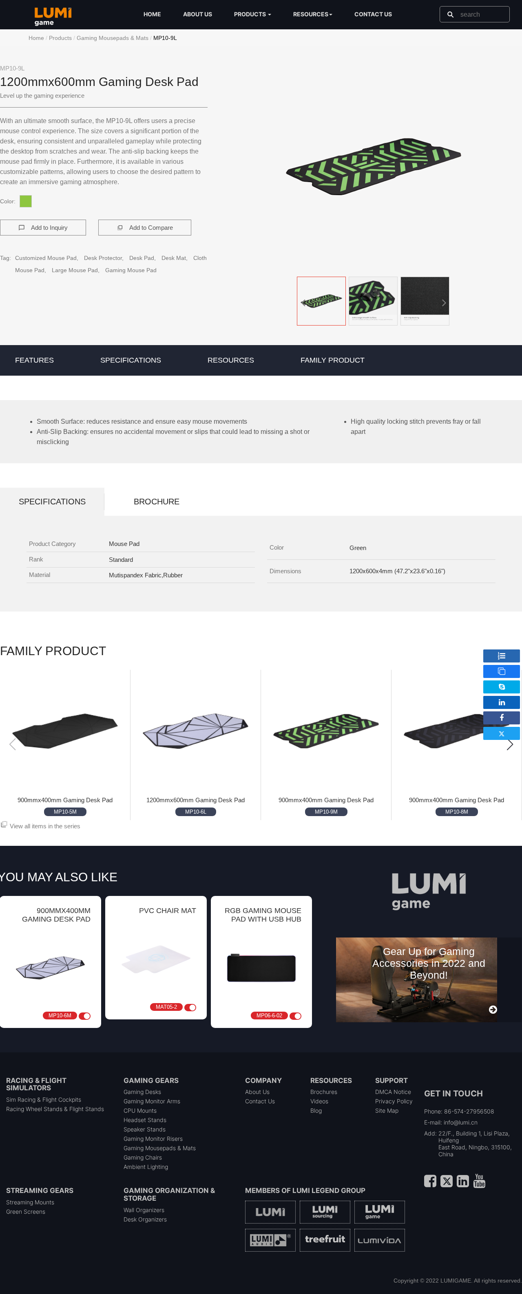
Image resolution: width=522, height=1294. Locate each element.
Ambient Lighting (146, 1166)
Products (60, 38)
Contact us (373, 14)
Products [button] (250, 14)
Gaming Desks (142, 1091)
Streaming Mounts (30, 1202)
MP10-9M (326, 812)
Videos (319, 1101)
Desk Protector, (104, 258)
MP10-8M (456, 812)
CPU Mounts (140, 1110)
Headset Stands (145, 1119)
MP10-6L (195, 812)
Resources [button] (310, 14)
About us (197, 14)
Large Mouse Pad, (76, 270)
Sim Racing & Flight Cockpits (43, 1099)
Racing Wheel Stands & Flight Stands (55, 1108)
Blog (316, 1110)
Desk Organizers (145, 1219)
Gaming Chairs (143, 1157)
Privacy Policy (394, 1101)
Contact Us (260, 1101)
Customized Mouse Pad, (47, 258)
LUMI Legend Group (328, 1190)
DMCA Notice (393, 1091)
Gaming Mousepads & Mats (112, 38)
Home (152, 14)
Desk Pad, (143, 258)
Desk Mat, (175, 258)
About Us (257, 1091)
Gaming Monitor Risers (153, 1138)
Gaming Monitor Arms (152, 1101)
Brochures (323, 1091)
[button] (374, 166)
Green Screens (25, 1211)
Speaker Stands (145, 1129)
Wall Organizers (144, 1209)
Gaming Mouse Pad (131, 270)
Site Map (386, 1110)
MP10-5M (65, 812)
